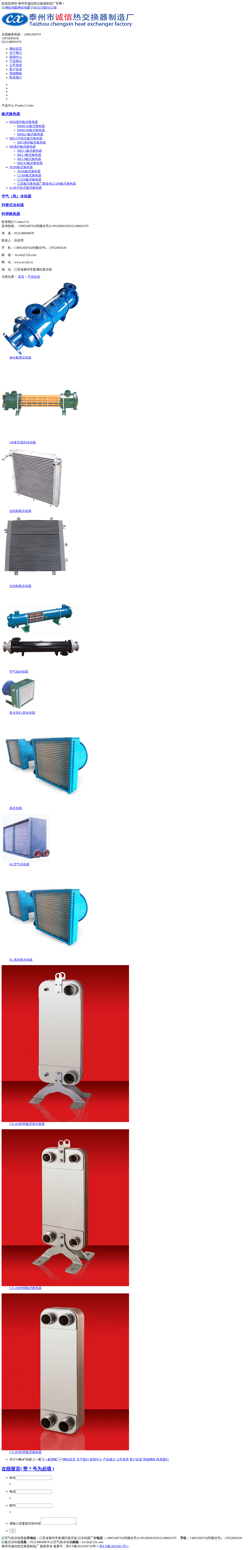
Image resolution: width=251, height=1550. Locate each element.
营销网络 (15, 73)
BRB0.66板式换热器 (31, 130)
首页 (21, 276)
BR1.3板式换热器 (29, 155)
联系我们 (15, 77)
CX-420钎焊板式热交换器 (27, 1124)
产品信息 (34, 276)
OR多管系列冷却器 (22, 442)
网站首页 (15, 48)
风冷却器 (15, 808)
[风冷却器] (46, 805)
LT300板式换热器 (29, 175)
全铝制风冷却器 (20, 511)
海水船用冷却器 (20, 357)
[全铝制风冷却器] (32, 508)
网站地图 (23, 7)
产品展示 (15, 61)
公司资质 (15, 65)
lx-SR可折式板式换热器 (25, 187)
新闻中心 (15, 57)
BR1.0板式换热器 (29, 159)
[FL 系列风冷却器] (46, 956)
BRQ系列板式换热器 (31, 142)
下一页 (46, 1459)
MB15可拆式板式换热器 (26, 138)
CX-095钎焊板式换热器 (25, 1452)
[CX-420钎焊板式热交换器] (65, 1121)
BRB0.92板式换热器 (31, 126)
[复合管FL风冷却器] (18, 709)
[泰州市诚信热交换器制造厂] (68, 28)
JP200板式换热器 (21, 167)
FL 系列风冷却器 (21, 959)
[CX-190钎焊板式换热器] (65, 1285)
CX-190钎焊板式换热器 (25, 1288)
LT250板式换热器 (29, 179)
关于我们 (15, 52)
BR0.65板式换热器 (30, 163)
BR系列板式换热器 (22, 146)
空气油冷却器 (18, 671)
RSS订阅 (50, 7)
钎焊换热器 (11, 214)
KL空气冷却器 (19, 864)
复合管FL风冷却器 (22, 712)
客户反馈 (15, 69)
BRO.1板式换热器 (29, 150)
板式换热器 (11, 114)
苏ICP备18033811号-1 (114, 1546)
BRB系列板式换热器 (23, 122)
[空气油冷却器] (41, 668)
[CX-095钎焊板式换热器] (65, 1449)
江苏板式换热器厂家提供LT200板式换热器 (46, 183)
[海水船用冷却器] (41, 354)
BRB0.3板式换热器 (30, 134)
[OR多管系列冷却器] (40, 439)
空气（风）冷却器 (16, 196)
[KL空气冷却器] (26, 861)
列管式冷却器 (13, 205)
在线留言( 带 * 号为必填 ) (28, 1468)
